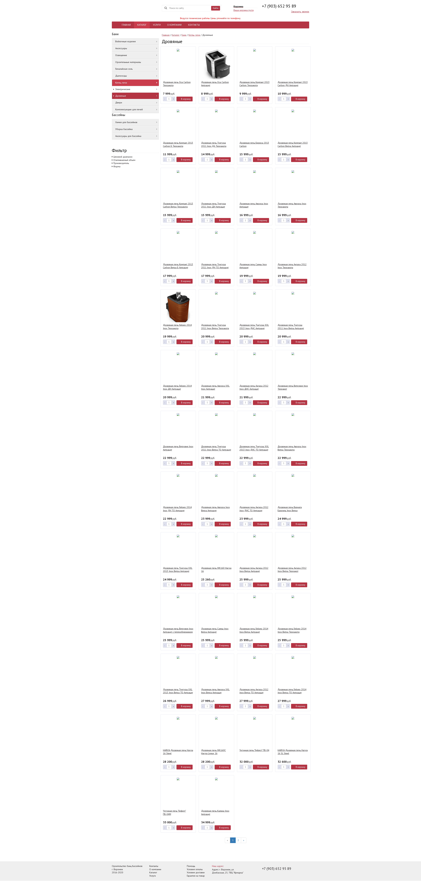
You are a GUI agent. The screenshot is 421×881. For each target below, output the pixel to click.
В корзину (186, 99)
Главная (166, 35)
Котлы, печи (194, 35)
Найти (215, 8)
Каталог (175, 35)
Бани (184, 35)
